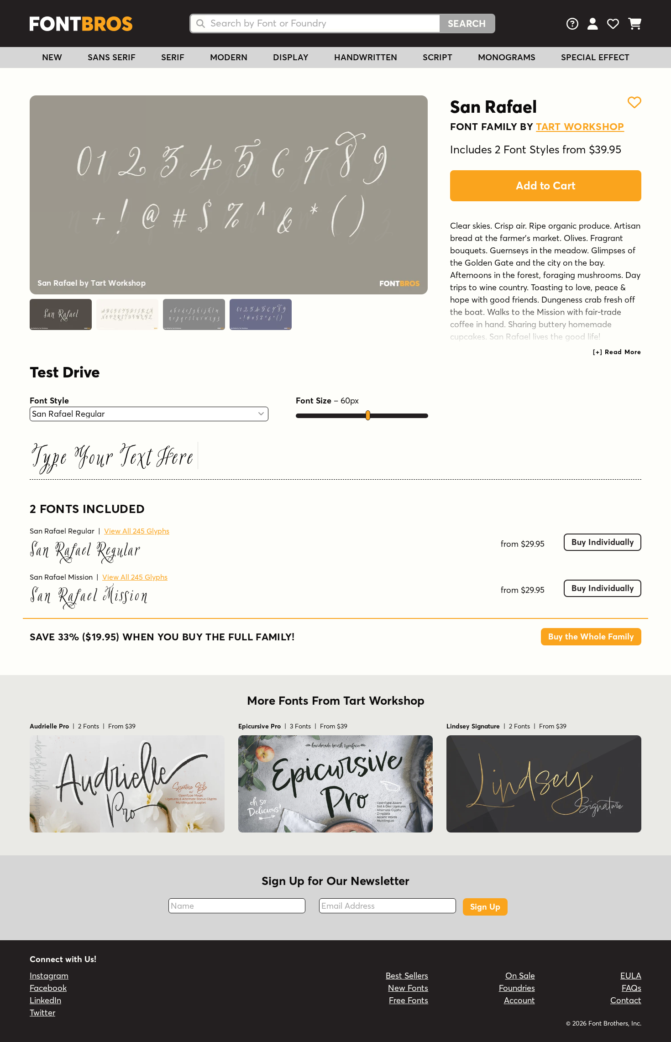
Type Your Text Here (112, 458)
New (52, 57)
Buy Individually (602, 542)
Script (437, 57)
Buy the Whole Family (591, 636)
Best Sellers (407, 975)
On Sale (520, 975)
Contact (625, 1000)
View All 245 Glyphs (136, 530)
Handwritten (365, 57)
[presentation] (617, 352)
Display (291, 57)
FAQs (631, 988)
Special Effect (595, 57)
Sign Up (485, 906)
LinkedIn (45, 1000)
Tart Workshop (580, 126)
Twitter (42, 1012)
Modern (228, 57)
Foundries (517, 988)
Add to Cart (546, 185)
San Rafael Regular (62, 530)
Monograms (506, 57)
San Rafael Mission (61, 576)
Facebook (48, 988)
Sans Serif (112, 57)
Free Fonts (408, 1000)
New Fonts (408, 988)
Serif (172, 57)
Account (519, 1000)
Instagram (49, 975)
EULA (630, 975)
